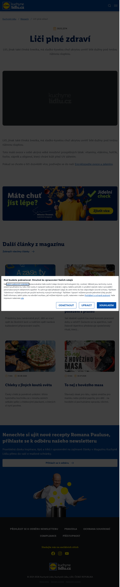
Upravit (86, 305)
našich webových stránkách (17, 284)
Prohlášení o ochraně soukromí (97, 295)
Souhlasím (106, 305)
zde (22, 298)
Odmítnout (66, 305)
